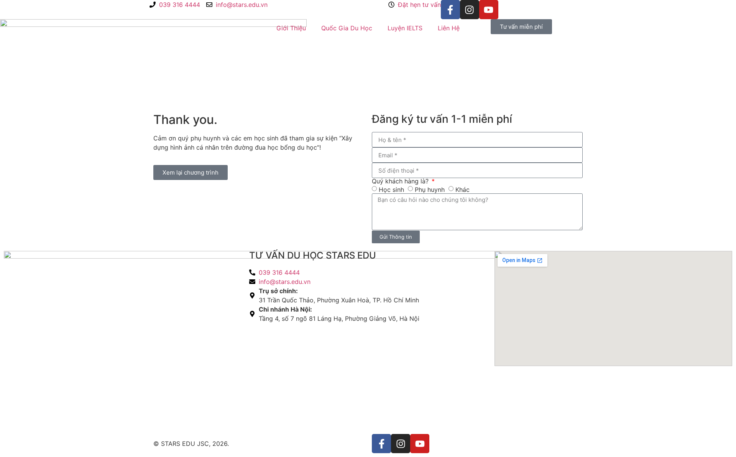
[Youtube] (488, 9)
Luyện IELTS (405, 28)
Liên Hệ (449, 28)
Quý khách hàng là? (401, 181)
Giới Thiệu (291, 28)
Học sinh (391, 189)
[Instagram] (469, 9)
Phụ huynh (430, 189)
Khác (462, 189)
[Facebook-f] (450, 9)
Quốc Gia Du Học (346, 28)
